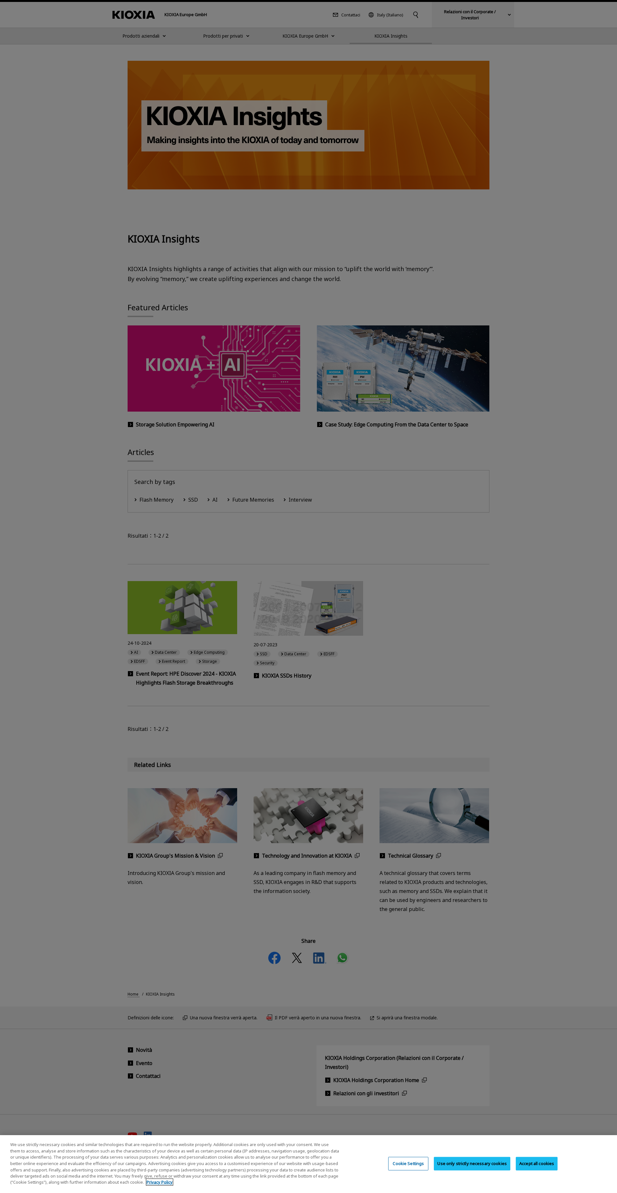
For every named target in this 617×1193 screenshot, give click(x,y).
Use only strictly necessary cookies (472, 1163)
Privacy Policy (160, 1182)
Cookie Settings (408, 1163)
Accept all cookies (536, 1163)
